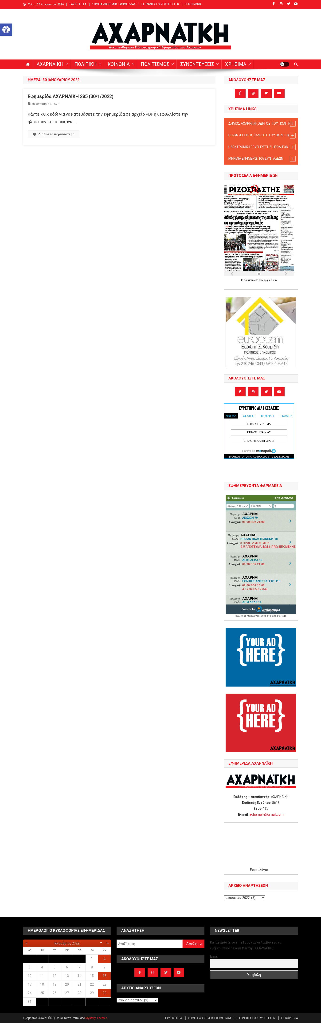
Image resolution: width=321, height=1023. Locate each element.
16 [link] (104, 976)
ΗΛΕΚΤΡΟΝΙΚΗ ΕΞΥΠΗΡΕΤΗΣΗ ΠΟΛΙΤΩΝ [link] (258, 147)
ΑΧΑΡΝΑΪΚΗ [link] (50, 64)
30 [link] (104, 993)
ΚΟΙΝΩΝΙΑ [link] (119, 64)
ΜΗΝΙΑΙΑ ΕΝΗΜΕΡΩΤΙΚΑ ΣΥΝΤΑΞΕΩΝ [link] (255, 158)
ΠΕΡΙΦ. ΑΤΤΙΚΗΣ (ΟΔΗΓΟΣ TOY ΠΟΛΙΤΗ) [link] (258, 135)
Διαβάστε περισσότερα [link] (56, 134)
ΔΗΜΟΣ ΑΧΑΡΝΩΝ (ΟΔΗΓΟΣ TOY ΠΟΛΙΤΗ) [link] (260, 123)
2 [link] (105, 958)
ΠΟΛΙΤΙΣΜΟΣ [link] (155, 64)
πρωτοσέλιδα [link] (251, 280)
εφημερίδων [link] (270, 280)
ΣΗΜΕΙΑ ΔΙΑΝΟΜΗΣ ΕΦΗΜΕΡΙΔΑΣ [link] (114, 4)
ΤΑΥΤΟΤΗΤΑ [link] (77, 4)
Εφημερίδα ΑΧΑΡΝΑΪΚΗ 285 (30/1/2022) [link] (71, 96)
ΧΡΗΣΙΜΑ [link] (235, 64)
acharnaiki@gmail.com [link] (266, 814)
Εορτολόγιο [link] (259, 870)
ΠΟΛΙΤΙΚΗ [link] (85, 64)
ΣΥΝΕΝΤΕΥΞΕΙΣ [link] (197, 64)
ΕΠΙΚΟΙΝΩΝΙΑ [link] (193, 4)
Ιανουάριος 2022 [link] (67, 943)
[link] (6, 30)
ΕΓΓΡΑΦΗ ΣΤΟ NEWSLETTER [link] (160, 4)
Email (214, 956)
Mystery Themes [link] (96, 1018)
